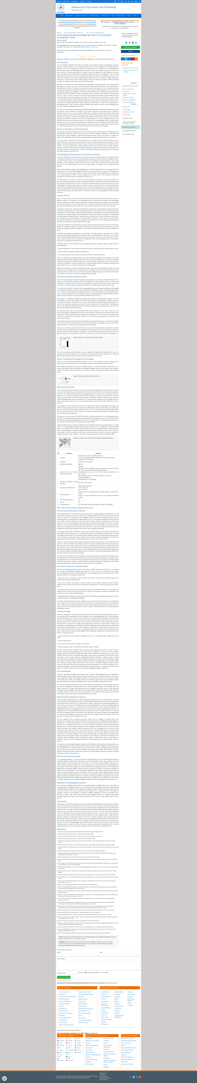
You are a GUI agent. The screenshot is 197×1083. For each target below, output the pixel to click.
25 (99, 295)
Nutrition (116, 1001)
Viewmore (134, 83)
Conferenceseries (83, 20)
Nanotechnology (82, 1006)
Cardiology (104, 994)
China (69, 1043)
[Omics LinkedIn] (125, 1)
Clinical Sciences (63, 1008)
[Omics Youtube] (136, 1)
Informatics (81, 996)
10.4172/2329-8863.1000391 (96, 32)
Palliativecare (107, 1058)
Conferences (74, 1)
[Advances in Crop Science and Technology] (61, 7)
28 (76, 411)
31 (58, 537)
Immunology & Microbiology (85, 994)
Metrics (129, 15)
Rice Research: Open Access (130, 68)
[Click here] (115, 1)
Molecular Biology (119, 992)
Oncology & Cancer (108, 1038)
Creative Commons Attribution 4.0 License (86, 1076)
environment (90, 361)
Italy (60, 1043)
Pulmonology (131, 994)
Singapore (70, 1050)
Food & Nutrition (63, 1020)
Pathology (117, 1010)
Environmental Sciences (65, 1017)
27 (61, 411)
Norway (78, 1050)
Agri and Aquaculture (128, 89)
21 (94, 279)
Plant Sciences (82, 1017)
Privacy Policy (104, 1076)
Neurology (117, 996)
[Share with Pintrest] (132, 59)
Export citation (127, 109)
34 (106, 661)
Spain (69, 1038)
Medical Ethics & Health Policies (110, 1054)
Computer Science (63, 1010)
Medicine (103, 1021)
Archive (113, 15)
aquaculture (74, 86)
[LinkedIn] (137, 1077)
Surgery (130, 1003)
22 (65, 285)
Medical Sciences (82, 1003)
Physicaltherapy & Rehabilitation (119, 1016)
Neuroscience (89, 1047)
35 (113, 664)
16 (91, 142)
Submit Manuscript (94, 15)
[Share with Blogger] (136, 59)
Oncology (116, 1003)
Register (82, 1)
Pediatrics (117, 1013)
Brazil (60, 1052)
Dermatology (104, 1001)
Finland (78, 1043)
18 (68, 161)
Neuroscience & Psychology (85, 1008)
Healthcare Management (92, 1045)
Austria (78, 1040)
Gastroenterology (90, 1052)
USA (60, 1038)
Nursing (116, 999)
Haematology (104, 1012)
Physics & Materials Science (128, 1047)
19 (74, 183)
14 (76, 135)
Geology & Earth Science (84, 992)
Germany (61, 1045)
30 (76, 533)
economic (71, 113)
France (70, 1045)
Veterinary (124, 1054)
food (58, 214)
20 (76, 183)
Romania (78, 1052)
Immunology (104, 1017)
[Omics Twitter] (122, 1)
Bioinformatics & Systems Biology (129, 94)
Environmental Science (127, 1050)
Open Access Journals (81, 24)
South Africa (68, 1053)
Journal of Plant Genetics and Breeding (130, 71)
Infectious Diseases (106, 1019)
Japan (61, 1050)
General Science (63, 1022)
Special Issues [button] (120, 15)
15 (115, 137)
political (64, 113)
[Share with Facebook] (122, 59)
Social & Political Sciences (85, 1020)
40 (91, 777)
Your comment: (61, 958)
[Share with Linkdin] (129, 59)
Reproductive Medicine (131, 999)
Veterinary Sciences (83, 1022)
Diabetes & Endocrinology (105, 1004)
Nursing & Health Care (84, 1010)
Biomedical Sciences (128, 97)
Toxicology (130, 1005)
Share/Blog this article (129, 112)
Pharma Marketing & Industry (128, 1040)
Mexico (78, 1047)
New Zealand (68, 1057)
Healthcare (104, 1014)
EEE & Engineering (126, 1052)
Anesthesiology (105, 992)
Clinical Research (105, 996)
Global (81, 517)
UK (60, 1047)
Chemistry (61, 1006)
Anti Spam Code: (61, 973)
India (69, 1047)
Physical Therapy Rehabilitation (108, 1046)
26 (61, 403)
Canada (70, 1040)
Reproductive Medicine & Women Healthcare (110, 1061)
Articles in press (105, 15)
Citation (130, 51)
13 (115, 99)
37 (99, 735)
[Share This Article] (129, 43)
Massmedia (124, 1061)
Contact (89, 1)
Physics (80, 1015)
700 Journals (105, 22)
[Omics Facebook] (118, 1)
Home (58, 1)
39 (90, 777)
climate (76, 66)
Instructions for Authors (81, 15)
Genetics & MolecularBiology (93, 1054)
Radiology (130, 996)
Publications (66, 1)
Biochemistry (126, 91)
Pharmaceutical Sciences (84, 1013)
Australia (61, 1040)
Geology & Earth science (127, 1064)
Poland (78, 1038)
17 (115, 147)
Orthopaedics (118, 1008)
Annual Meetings (92, 1033)
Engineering (62, 1015)
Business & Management (129, 99)
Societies (61, 24)
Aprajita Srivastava (62, 40)
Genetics (103, 1010)
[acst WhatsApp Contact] (139, 1)
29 (63, 526)
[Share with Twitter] (126, 59)
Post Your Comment (130, 47)
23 (60, 292)
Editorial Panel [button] (68, 15)
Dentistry (103, 999)
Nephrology (117, 994)
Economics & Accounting (65, 1013)
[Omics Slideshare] (132, 1)
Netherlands (60, 1060)
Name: (59, 952)
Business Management (127, 1059)
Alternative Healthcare (91, 1059)
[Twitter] (134, 1077)
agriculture (99, 571)
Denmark (78, 1045)
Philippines (71, 1060)
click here (100, 972)
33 (86, 571)
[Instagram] (140, 1077)
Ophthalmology (118, 1006)
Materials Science (82, 999)
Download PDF (91, 56)
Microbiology (104, 1024)
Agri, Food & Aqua (126, 1043)
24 (58, 293)
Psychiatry (130, 992)
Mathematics (81, 1001)
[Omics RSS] (129, 1)
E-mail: (101, 952)
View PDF (82, 56)
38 (96, 776)
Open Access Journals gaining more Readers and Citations (120, 20)
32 (101, 563)
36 (63, 733)
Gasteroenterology (106, 1007)
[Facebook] (131, 1077)
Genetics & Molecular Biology (66, 1024)
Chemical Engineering (128, 102)
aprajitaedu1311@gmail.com (91, 47)
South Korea (60, 1055)
